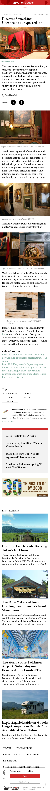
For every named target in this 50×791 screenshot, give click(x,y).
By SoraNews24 (9, 95)
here (4, 334)
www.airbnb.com (7, 61)
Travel (7, 748)
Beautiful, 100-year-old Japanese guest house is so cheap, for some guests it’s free (24, 365)
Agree (25, 776)
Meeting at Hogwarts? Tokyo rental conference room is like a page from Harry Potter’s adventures (24, 374)
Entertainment (12, 754)
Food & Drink (24, 748)
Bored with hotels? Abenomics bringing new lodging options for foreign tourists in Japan (24, 357)
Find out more (25, 782)
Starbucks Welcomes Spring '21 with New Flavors (24, 466)
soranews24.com (9, 421)
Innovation (34, 754)
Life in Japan (10, 761)
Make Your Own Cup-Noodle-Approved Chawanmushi (23, 455)
